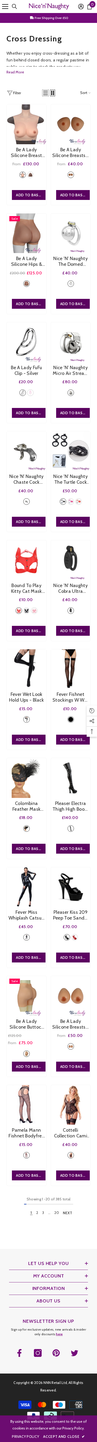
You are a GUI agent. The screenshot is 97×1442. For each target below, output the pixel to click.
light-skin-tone (22, 175)
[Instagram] (38, 1353)
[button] (45, 93)
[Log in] (81, 6)
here (59, 1334)
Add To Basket (31, 195)
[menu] (5, 6)
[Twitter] (74, 1353)
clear (26, 501)
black (63, 501)
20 (56, 1212)
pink (30, 392)
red (78, 501)
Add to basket (31, 630)
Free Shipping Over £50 (51, 18)
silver (71, 283)
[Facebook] (19, 1353)
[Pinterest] (56, 1353)
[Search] (14, 6)
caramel (30, 175)
